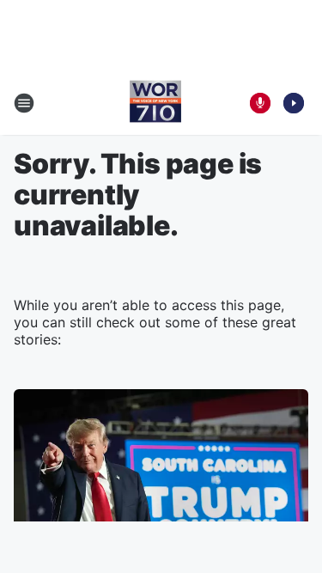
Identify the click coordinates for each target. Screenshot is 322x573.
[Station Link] (155, 103)
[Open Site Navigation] (24, 103)
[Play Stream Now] (293, 103)
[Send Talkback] (260, 103)
